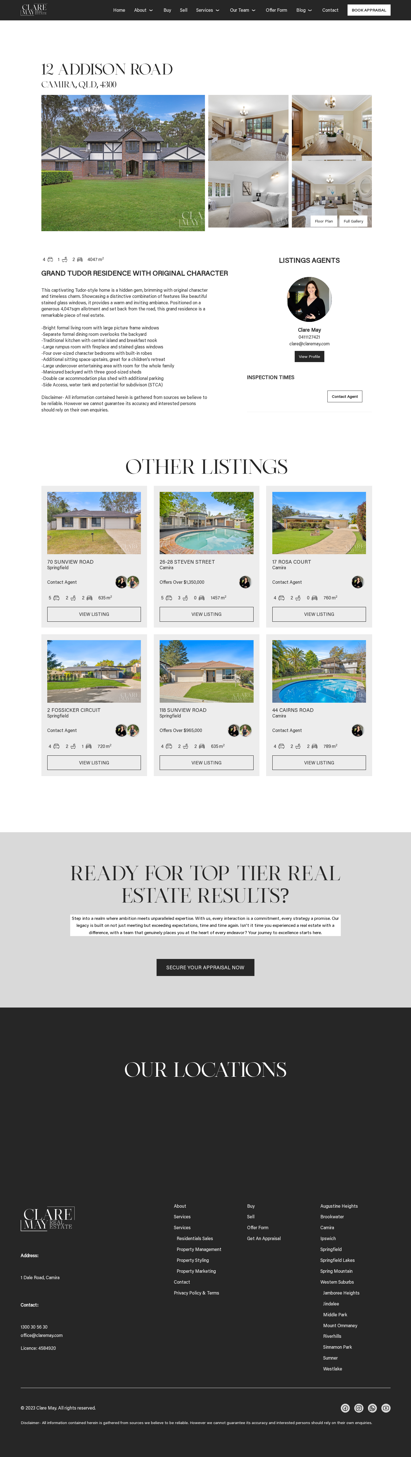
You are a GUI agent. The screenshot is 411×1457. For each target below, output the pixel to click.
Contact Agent (345, 396)
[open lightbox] (123, 163)
